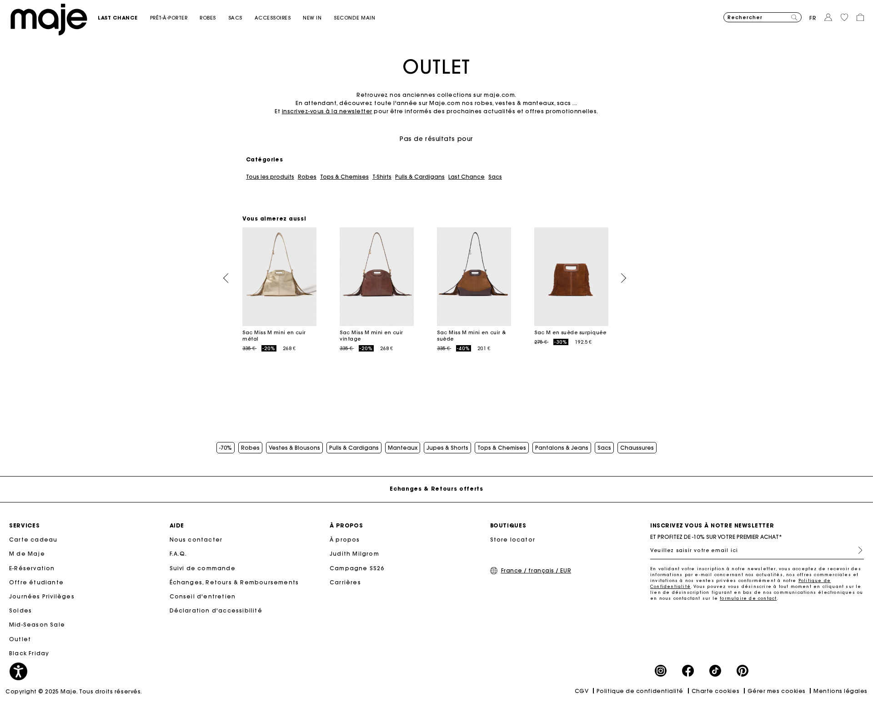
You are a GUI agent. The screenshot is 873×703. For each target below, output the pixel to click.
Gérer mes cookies (777, 691)
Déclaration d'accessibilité (216, 610)
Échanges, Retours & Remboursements (234, 582)
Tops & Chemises (344, 177)
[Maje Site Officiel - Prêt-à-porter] (49, 18)
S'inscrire (856, 550)
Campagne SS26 (357, 568)
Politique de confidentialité (640, 691)
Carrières (345, 582)
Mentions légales (840, 691)
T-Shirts (381, 177)
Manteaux (402, 448)
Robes (307, 177)
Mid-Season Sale (37, 624)
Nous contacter (196, 539)
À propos (345, 539)
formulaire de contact (748, 598)
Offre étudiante (36, 582)
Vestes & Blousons (294, 448)
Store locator (513, 539)
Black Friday (29, 653)
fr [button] (813, 18)
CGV (582, 691)
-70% (225, 448)
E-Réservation (32, 568)
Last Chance (466, 177)
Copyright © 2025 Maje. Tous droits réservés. (73, 691)
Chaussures (637, 448)
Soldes (20, 610)
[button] (124, 17)
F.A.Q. (178, 553)
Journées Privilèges (42, 596)
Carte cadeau (33, 539)
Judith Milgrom (354, 553)
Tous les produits (270, 177)
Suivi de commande (203, 568)
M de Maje (27, 553)
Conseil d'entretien (203, 596)
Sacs (495, 177)
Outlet (20, 639)
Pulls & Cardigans (420, 177)
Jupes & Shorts (447, 448)
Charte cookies (716, 691)
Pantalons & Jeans (561, 448)
